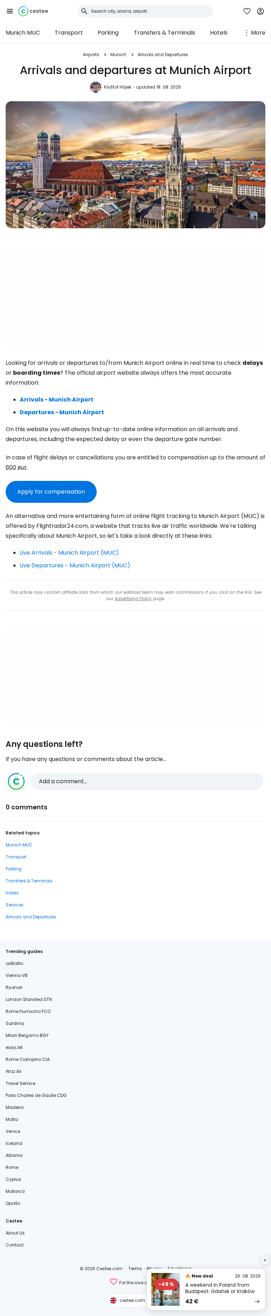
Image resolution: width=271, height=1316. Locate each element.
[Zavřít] (265, 1260)
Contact (15, 1245)
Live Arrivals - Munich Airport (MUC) (69, 553)
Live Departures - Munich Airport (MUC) (75, 565)
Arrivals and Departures (163, 55)
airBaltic (15, 963)
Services (15, 905)
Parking (108, 33)
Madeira (15, 1107)
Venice (13, 1131)
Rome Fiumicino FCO (28, 1011)
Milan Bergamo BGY (27, 1035)
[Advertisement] (135, 297)
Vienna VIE (17, 975)
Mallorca (15, 1191)
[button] (10, 11)
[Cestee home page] (33, 11)
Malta (12, 1119)
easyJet (14, 1047)
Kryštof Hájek (117, 87)
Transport (69, 33)
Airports (91, 55)
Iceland (14, 1143)
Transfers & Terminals (164, 33)
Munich (118, 55)
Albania (14, 1155)
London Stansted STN (29, 999)
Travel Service (20, 1083)
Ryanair (14, 987)
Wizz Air (14, 1071)
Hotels (219, 33)
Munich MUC (23, 33)
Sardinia (15, 1023)
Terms (135, 1269)
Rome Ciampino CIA (28, 1059)
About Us (15, 1233)
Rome (12, 1167)
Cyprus (13, 1179)
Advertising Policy (133, 599)
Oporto (13, 1203)
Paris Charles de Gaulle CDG (36, 1095)
